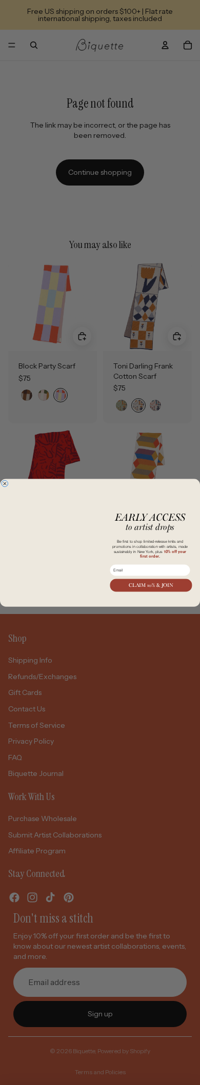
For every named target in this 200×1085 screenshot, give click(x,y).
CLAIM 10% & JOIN (151, 585)
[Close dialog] (5, 472)
